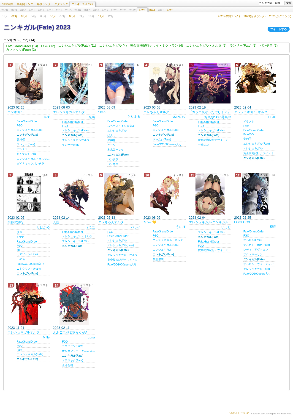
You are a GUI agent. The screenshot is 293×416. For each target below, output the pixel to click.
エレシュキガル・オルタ (77, 236)
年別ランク (44, 4)
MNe (46, 337)
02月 (14, 16)
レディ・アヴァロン (255, 249)
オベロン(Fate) (252, 240)
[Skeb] (119, 84)
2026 (170, 10)
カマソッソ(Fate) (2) (21, 49)
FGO (19, 125)
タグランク (61, 4)
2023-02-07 (16, 217)
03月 (24, 16)
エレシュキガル (117, 130)
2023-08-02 (152, 217)
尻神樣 (21, 139)
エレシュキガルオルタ (69, 112)
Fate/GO (248, 134)
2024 (152, 10)
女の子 (247, 138)
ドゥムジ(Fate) (162, 139)
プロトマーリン (253, 254)
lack (47, 117)
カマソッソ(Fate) (27, 254)
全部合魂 (67, 365)
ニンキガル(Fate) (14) (19, 40)
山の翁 (21, 259)
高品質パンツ (115, 149)
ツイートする (278, 29)
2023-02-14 (61, 217)
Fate (19, 350)
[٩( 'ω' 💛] (165, 194)
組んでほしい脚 (26, 154)
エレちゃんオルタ (156, 112)
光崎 (92, 117)
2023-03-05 (152, 107)
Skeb (102, 112)
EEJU (272, 117)
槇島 (273, 227)
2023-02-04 (242, 107)
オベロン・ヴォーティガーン (259, 264)
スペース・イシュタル (121, 125)
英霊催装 (158, 259)
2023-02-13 (106, 217)
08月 (72, 16)
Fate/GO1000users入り (167, 144)
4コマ (20, 237)
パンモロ (112, 164)
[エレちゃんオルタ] (165, 84)
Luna (91, 337)
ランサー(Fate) (26, 144)
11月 (101, 16)
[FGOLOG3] (255, 194)
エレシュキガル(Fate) (30, 129)
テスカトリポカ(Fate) (256, 244)
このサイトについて (238, 413)
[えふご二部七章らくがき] (74, 304)
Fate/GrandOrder (27, 121)
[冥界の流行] (29, 194)
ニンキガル (16, 112)
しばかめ (43, 227)
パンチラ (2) (269, 45)
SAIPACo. (179, 117)
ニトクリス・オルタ (29, 268)
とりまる (134, 116)
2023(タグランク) (280, 16)
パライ (135, 227)
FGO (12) (48, 46)
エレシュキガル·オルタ (250, 112)
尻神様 (111, 140)
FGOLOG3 (242, 222)
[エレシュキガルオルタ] (74, 84)
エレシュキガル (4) (113, 45)
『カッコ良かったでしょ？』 (210, 112)
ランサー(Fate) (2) (243, 45)
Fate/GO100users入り (30, 263)
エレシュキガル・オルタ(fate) (33, 158)
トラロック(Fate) (72, 360)
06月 (53, 16)
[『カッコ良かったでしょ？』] (210, 83)
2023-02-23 (16, 107)
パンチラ (22, 149)
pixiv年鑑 (7, 4)
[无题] (74, 194)
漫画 (19, 232)
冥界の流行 (16, 222)
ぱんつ (111, 135)
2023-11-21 (16, 327)
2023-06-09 (106, 107)
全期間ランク (25, 4)
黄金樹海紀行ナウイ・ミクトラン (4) (156, 45)
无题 (56, 222)
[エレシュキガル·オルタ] (255, 78)
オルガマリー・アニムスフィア (78, 350)
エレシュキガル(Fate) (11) (77, 45)
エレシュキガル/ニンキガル (208, 222)
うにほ (90, 227)
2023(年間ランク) (229, 16)
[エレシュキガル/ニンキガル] (210, 194)
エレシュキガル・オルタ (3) (206, 45)
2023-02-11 (61, 327)
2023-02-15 (197, 107)
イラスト (248, 121)
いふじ (226, 227)
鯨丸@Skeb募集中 (217, 117)
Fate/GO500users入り (257, 273)
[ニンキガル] (29, 84)
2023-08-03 (61, 107)
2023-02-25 (242, 217)
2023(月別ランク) (255, 16)
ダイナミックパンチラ (30, 163)
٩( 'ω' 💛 (150, 222)
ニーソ (111, 145)
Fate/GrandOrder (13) (22, 46)
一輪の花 (203, 144)
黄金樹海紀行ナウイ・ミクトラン (214, 140)
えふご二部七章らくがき (70, 332)
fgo (19, 249)
